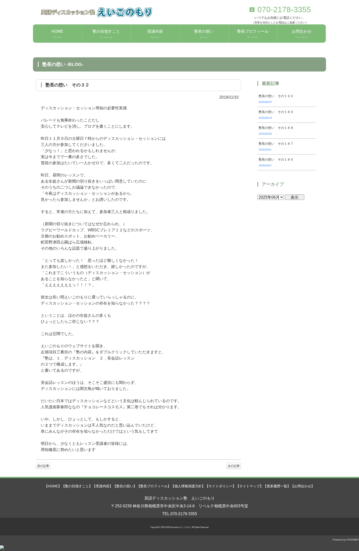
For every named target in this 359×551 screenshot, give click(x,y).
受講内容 (155, 34)
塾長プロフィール (252, 34)
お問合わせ (301, 34)
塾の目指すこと (106, 34)
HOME (57, 34)
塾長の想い (204, 34)
